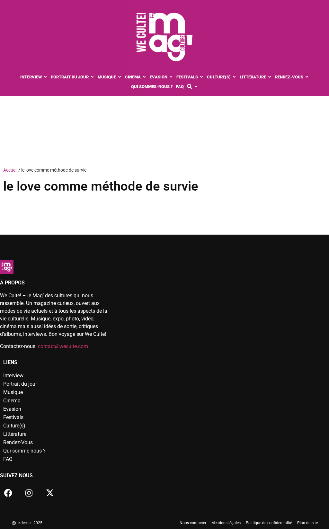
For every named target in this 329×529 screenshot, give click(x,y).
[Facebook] (8, 493)
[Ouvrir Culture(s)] (234, 77)
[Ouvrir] (196, 87)
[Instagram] (29, 493)
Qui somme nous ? (24, 451)
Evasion (12, 409)
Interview (13, 375)
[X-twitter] (50, 493)
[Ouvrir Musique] (120, 77)
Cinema (12, 401)
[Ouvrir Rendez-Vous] (307, 77)
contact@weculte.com (63, 346)
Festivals (13, 417)
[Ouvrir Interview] (45, 77)
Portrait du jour (20, 384)
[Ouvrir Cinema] (144, 77)
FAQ (8, 459)
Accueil (10, 170)
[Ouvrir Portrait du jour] (92, 77)
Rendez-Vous (18, 442)
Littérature (14, 434)
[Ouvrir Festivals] (202, 77)
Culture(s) (14, 426)
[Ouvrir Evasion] (171, 77)
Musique (13, 392)
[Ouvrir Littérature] (270, 77)
